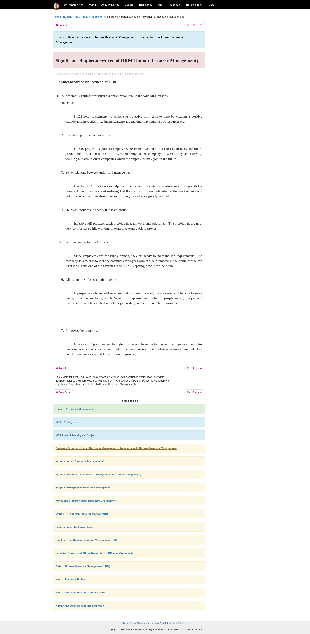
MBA (160, 4)
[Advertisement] (233, 69)
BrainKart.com (73, 5)
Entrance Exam (194, 4)
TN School (174, 4)
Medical (129, 4)
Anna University (110, 4)
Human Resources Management (82, 16)
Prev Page (64, 25)
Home (56, 16)
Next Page (193, 25)
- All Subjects (66, 422)
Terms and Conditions (148, 623)
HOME (92, 4)
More (211, 4)
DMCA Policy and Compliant (173, 623)
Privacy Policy (129, 623)
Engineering (145, 4)
